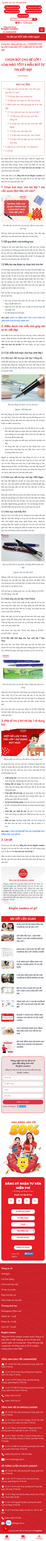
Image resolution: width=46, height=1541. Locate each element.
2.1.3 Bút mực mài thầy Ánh (21, 131)
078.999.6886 (21, 3)
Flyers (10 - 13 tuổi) (8, 1327)
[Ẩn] (28, 85)
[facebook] (16, 22)
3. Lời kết (8, 151)
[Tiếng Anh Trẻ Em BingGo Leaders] (9, 29)
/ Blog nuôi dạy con (17, 44)
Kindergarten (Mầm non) (11, 1311)
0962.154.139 (10, 3)
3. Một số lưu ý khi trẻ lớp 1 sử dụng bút (21, 147)
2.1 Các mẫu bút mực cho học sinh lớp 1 (23, 112)
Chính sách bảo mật (9, 1285)
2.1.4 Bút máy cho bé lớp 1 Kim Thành (25, 135)
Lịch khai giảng (7, 1279)
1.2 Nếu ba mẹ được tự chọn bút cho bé (23, 101)
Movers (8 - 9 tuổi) (8, 1322)
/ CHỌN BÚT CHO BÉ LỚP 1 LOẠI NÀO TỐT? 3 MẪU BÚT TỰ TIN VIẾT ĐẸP (21, 47)
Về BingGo (5, 1274)
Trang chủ (5, 44)
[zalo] (21, 22)
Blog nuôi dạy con (8, 1295)
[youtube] (19, 22)
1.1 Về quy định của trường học (19, 97)
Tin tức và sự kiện (8, 1290)
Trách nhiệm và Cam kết (11, 1300)
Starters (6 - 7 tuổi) (8, 1317)
